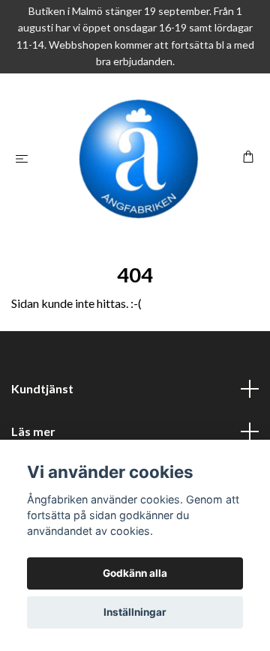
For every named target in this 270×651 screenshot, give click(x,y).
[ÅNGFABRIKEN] (138, 158)
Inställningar (135, 612)
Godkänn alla (135, 573)
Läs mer (33, 431)
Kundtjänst (42, 388)
